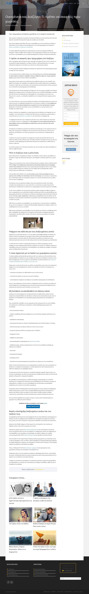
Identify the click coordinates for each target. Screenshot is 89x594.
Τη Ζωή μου (11, 569)
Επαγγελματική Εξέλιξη (40, 572)
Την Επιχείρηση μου (13, 574)
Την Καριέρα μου (12, 572)
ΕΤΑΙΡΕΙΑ (78, 3)
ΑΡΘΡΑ (75, 3)
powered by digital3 (78, 591)
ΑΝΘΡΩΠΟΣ (62, 3)
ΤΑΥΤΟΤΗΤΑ (60, 591)
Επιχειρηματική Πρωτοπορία (41, 574)
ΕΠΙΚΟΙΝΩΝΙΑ (68, 591)
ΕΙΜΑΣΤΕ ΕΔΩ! (71, 149)
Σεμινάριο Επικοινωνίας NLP (71, 46)
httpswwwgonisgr (30, 435)
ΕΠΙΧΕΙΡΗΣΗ (71, 3)
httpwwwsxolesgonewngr (31, 429)
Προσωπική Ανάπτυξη (26, 25)
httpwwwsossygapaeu (30, 448)
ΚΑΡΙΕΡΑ (66, 3)
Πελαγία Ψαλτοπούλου (12, 25)
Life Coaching (67, 40)
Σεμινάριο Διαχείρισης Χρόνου (71, 43)
